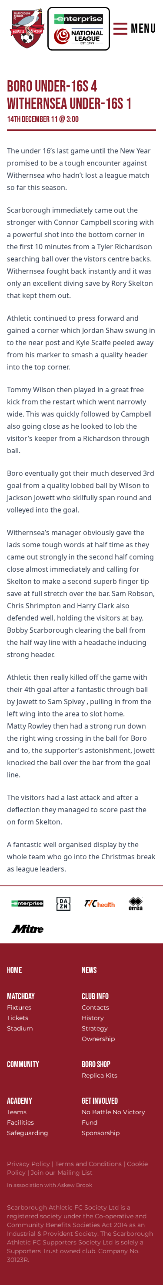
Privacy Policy (31, 1164)
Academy (19, 1101)
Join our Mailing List (62, 1173)
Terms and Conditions (91, 1164)
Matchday (21, 996)
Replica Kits (99, 1075)
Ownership (98, 1039)
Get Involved (100, 1101)
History (93, 1018)
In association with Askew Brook (49, 1185)
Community (23, 1064)
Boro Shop (96, 1064)
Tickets (17, 1018)
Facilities (20, 1122)
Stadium (20, 1028)
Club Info (95, 996)
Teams (17, 1112)
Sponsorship (101, 1133)
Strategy (95, 1028)
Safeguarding (27, 1133)
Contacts (95, 1007)
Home (14, 970)
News (89, 970)
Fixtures (19, 1007)
